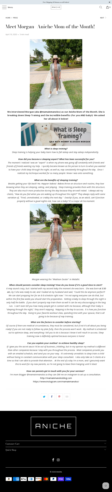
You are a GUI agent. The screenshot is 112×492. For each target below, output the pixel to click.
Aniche (59, 472)
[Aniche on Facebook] (53, 460)
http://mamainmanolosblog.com (56, 378)
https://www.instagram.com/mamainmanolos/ (56, 381)
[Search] (101, 7)
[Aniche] (56, 7)
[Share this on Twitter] (44, 396)
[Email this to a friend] (67, 396)
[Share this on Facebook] (52, 396)
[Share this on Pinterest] (59, 396)
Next (102, 18)
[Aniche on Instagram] (58, 460)
